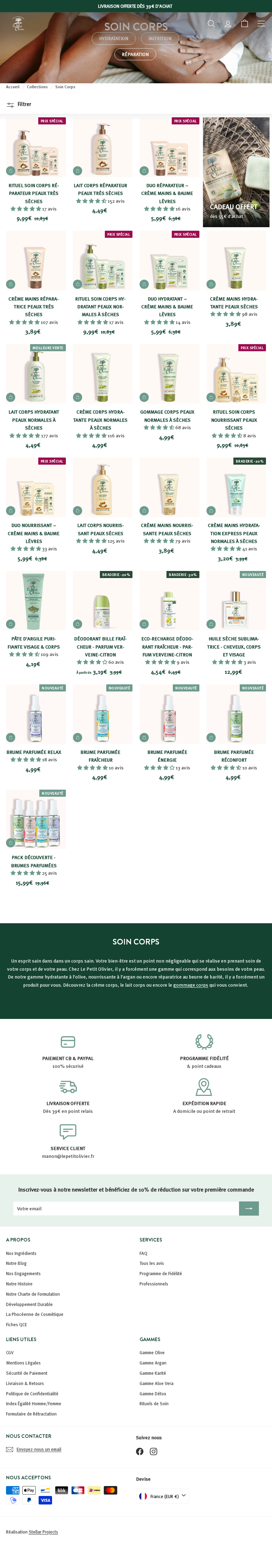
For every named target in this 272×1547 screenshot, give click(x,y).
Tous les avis (152, 1263)
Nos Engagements (23, 1273)
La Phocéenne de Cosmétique (34, 1314)
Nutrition (159, 38)
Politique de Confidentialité (32, 1393)
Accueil (13, 86)
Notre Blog (16, 1263)
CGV (10, 1352)
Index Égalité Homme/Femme (33, 1403)
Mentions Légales (23, 1362)
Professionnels (154, 1283)
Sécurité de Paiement (26, 1373)
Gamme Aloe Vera (157, 1383)
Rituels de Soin (154, 1403)
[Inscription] (249, 1208)
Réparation (135, 54)
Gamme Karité (153, 1373)
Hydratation (113, 38)
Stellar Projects (43, 1531)
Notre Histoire (19, 1283)
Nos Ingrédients (21, 1253)
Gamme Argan (153, 1362)
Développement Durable (29, 1304)
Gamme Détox (153, 1393)
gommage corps (190, 984)
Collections (38, 86)
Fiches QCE (16, 1324)
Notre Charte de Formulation (33, 1293)
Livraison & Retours (25, 1383)
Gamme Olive (152, 1352)
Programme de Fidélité (161, 1273)
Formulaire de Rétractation (31, 1413)
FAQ (143, 1253)
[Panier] (244, 23)
